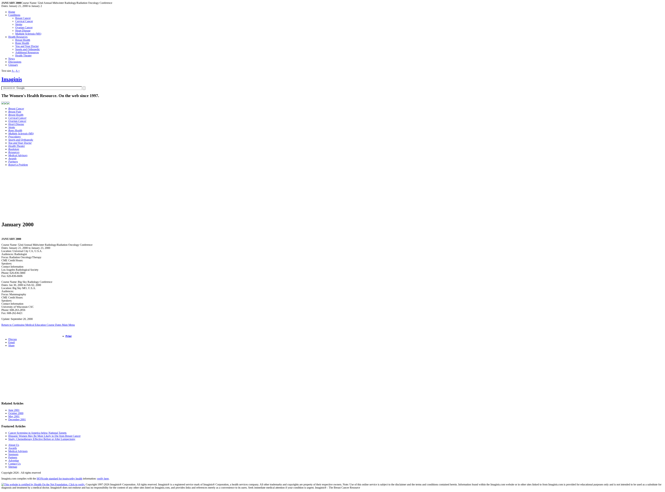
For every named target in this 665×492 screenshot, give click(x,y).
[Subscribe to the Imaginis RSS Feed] (2, 103)
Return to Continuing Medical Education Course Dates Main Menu (38, 324)
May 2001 (14, 416)
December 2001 (17, 419)
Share (11, 345)
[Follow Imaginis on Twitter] (8, 103)
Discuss (12, 339)
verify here (103, 478)
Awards (12, 448)
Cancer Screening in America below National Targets (37, 432)
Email (11, 342)
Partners (12, 457)
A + (18, 70)
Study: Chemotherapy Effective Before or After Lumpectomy (41, 439)
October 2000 (15, 413)
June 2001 (14, 410)
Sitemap (12, 466)
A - (13, 70)
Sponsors (13, 454)
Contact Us (14, 463)
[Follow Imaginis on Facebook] (5, 103)
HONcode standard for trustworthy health (59, 478)
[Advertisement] (105, 193)
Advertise (13, 460)
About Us (13, 444)
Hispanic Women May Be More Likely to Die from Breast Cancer (44, 435)
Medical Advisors (18, 451)
